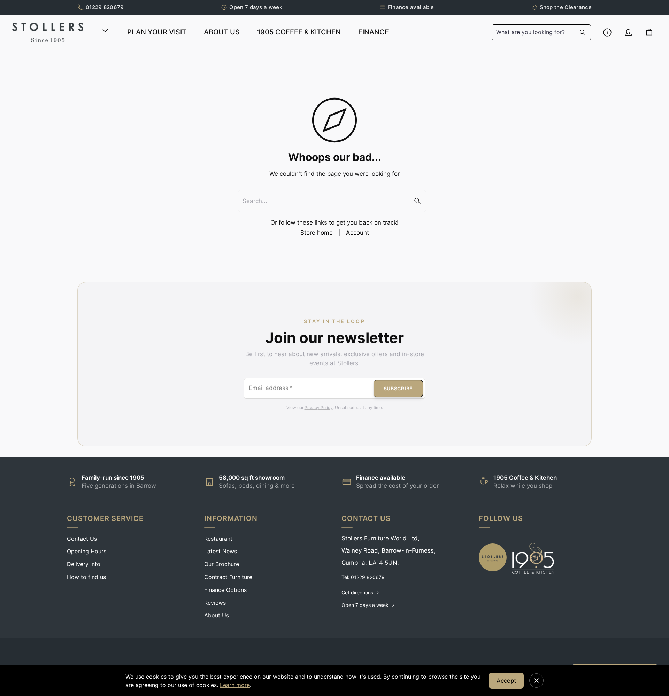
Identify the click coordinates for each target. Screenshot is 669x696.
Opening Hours (86, 551)
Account (357, 232)
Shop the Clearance (566, 7)
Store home (316, 232)
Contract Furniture (228, 576)
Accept (506, 680)
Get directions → (360, 592)
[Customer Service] (607, 32)
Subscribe (398, 388)
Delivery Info (83, 564)
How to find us (86, 576)
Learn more (235, 684)
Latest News (220, 551)
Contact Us (82, 538)
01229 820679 (105, 7)
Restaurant (218, 538)
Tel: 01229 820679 (363, 577)
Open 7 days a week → (367, 605)
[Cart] (649, 32)
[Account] (628, 32)
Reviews (215, 602)
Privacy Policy (319, 407)
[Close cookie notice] (536, 680)
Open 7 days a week (255, 7)
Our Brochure (221, 564)
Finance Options (225, 589)
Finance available (411, 7)
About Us (216, 615)
